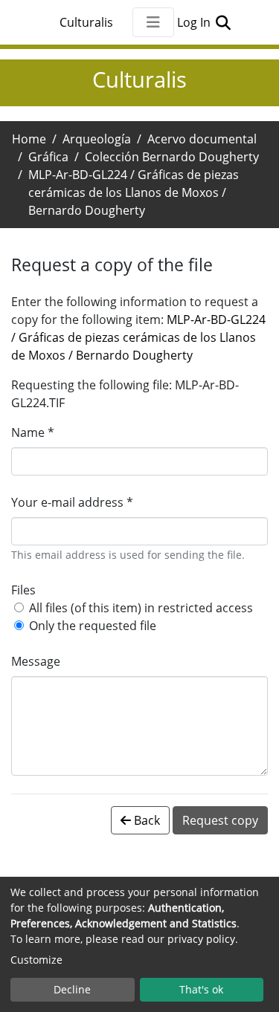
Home (29, 139)
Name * (32, 432)
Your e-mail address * (72, 502)
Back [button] (145, 820)
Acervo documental (202, 139)
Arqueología (96, 139)
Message (35, 661)
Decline (72, 989)
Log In (195, 22)
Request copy (220, 820)
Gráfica (48, 157)
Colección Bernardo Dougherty (172, 157)
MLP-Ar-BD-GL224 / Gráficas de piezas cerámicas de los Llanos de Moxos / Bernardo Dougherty (138, 337)
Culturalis (86, 22)
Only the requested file (92, 625)
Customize (36, 960)
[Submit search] (224, 22)
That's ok (201, 989)
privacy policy (201, 939)
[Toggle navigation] (153, 22)
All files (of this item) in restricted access (141, 608)
